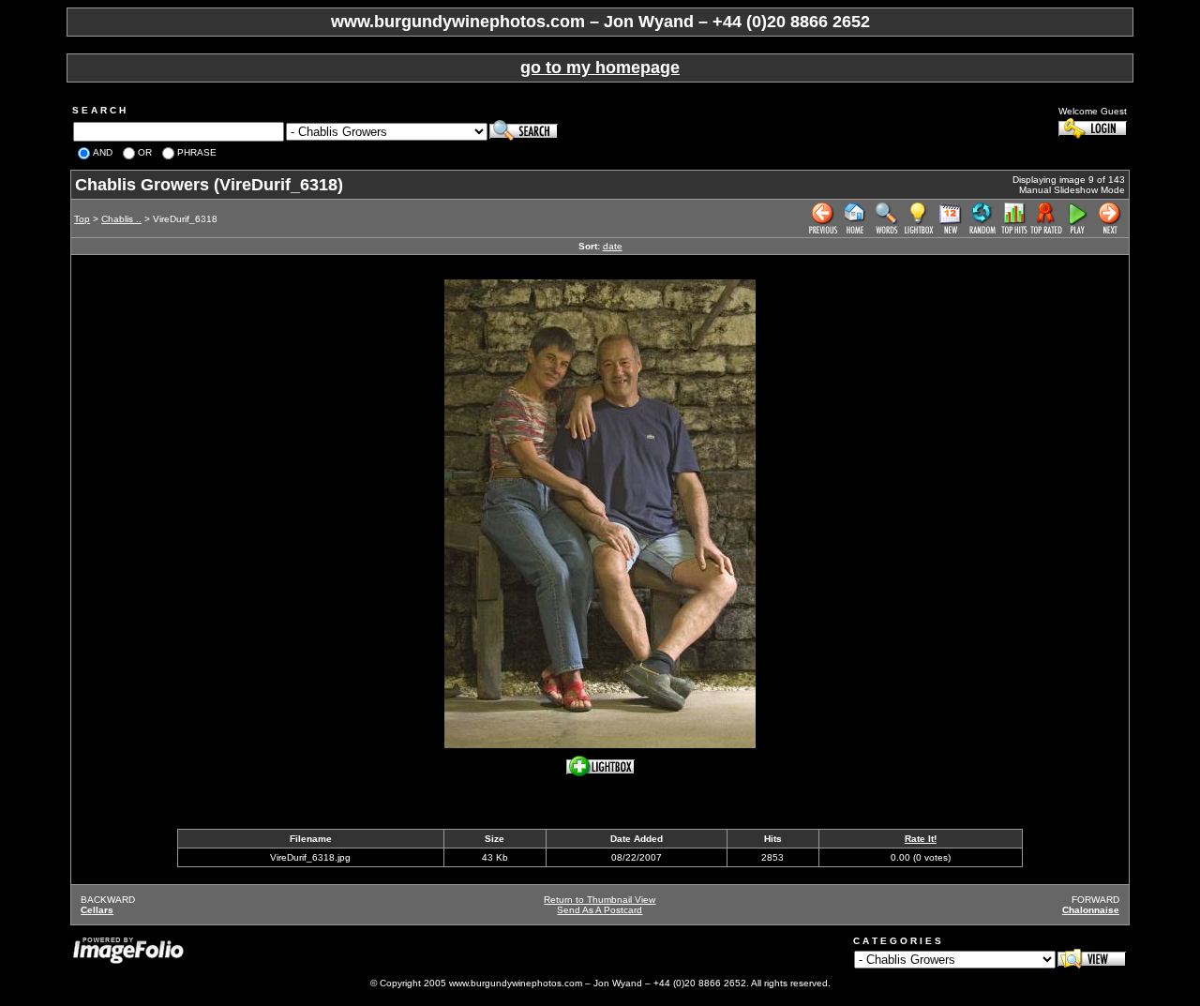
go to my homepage (600, 67)
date (612, 246)
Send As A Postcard (599, 910)
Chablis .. (121, 219)
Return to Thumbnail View (599, 899)
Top (82, 219)
